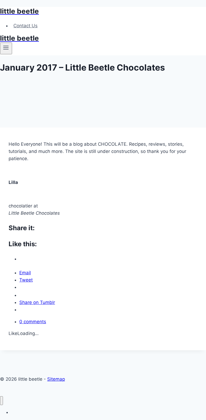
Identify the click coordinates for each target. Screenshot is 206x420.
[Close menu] (1, 400)
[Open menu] (6, 48)
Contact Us (25, 25)
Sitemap (56, 379)
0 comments (32, 321)
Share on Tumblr (37, 302)
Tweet (26, 280)
